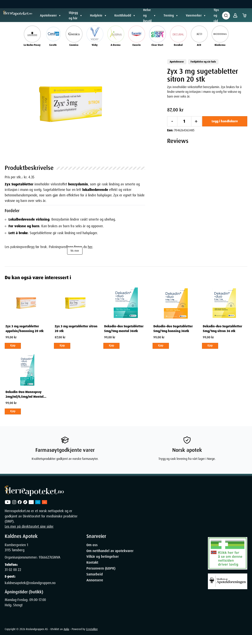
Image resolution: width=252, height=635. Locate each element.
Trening (169, 15)
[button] (75, 106)
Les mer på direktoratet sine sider (29, 526)
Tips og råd (216, 15)
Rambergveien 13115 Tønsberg (16, 547)
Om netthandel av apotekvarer (109, 551)
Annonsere (94, 580)
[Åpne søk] (226, 15)
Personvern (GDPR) (100, 568)
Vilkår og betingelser (102, 556)
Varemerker (194, 15)
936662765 (46, 557)
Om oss (92, 545)
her (90, 247)
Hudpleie (96, 15)
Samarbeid (94, 574)
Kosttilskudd (122, 15)
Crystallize (92, 629)
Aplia (66, 629)
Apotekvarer (48, 15)
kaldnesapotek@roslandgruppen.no (30, 583)
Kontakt (92, 562)
